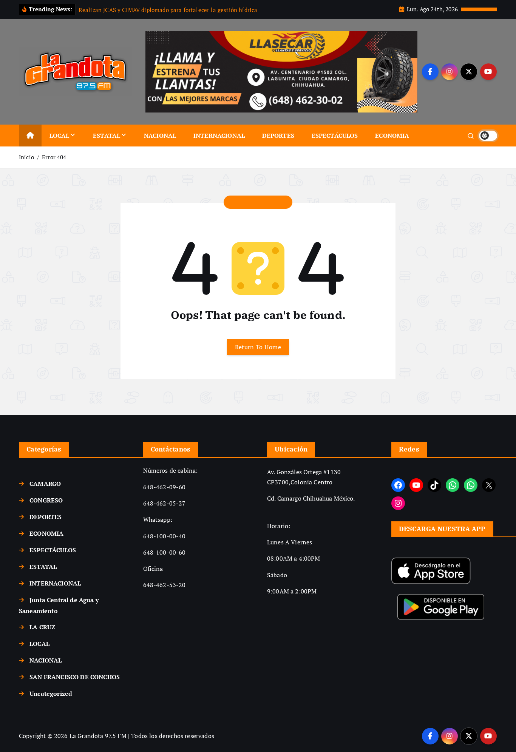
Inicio (26, 157)
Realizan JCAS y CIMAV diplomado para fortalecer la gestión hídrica (168, 10)
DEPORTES (278, 135)
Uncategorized (50, 693)
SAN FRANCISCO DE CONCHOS (74, 677)
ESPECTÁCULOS (335, 135)
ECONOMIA (392, 135)
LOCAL (59, 135)
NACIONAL (160, 135)
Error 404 (54, 157)
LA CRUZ (42, 627)
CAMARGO (45, 483)
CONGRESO (46, 500)
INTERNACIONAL (219, 135)
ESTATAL (106, 135)
